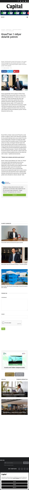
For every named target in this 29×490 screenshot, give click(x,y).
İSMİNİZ (3, 314)
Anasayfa (3, 29)
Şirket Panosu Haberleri (17, 29)
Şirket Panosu (8, 29)
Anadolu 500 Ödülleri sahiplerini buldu (14, 367)
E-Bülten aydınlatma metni (8, 465)
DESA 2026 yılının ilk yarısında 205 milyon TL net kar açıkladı (14, 264)
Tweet (10, 71)
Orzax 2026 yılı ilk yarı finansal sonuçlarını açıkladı (12, 242)
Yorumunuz (4, 297)
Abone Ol (15, 194)
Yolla (3, 328)
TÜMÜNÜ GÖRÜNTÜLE (22, 379)
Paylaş (4, 71)
